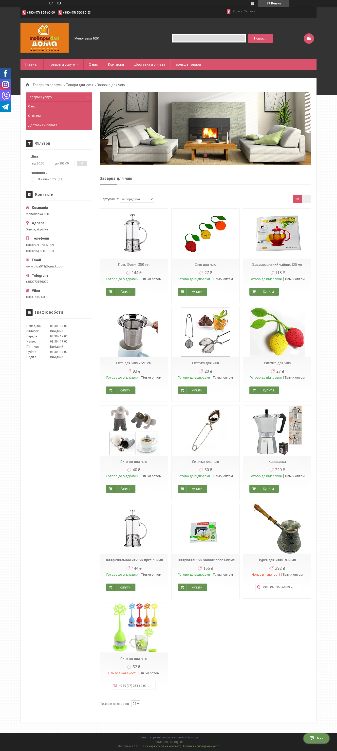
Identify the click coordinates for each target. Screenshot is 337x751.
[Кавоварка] (277, 430)
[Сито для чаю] (205, 233)
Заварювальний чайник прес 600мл (205, 560)
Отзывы (34, 116)
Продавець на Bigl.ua (169, 742)
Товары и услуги (62, 64)
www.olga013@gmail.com (44, 266)
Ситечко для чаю (205, 363)
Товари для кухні (80, 85)
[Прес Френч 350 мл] (134, 233)
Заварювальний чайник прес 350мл (134, 560)
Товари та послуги (47, 85)
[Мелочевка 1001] (44, 38)
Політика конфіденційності (201, 746)
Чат (320, 738)
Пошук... (260, 38)
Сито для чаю (205, 264)
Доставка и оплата (149, 64)
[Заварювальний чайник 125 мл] (277, 233)
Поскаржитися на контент (161, 746)
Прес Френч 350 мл (134, 264)
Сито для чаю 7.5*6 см (133, 363)
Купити (125, 292)
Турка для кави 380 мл (277, 560)
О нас (93, 64)
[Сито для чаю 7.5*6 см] (134, 332)
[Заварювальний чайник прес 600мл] (205, 529)
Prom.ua (192, 737)
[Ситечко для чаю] (205, 332)
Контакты (116, 64)
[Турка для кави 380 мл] (277, 529)
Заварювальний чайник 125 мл (277, 264)
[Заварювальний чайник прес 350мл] (134, 529)
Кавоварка (277, 462)
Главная (31, 64)
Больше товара (188, 64)
